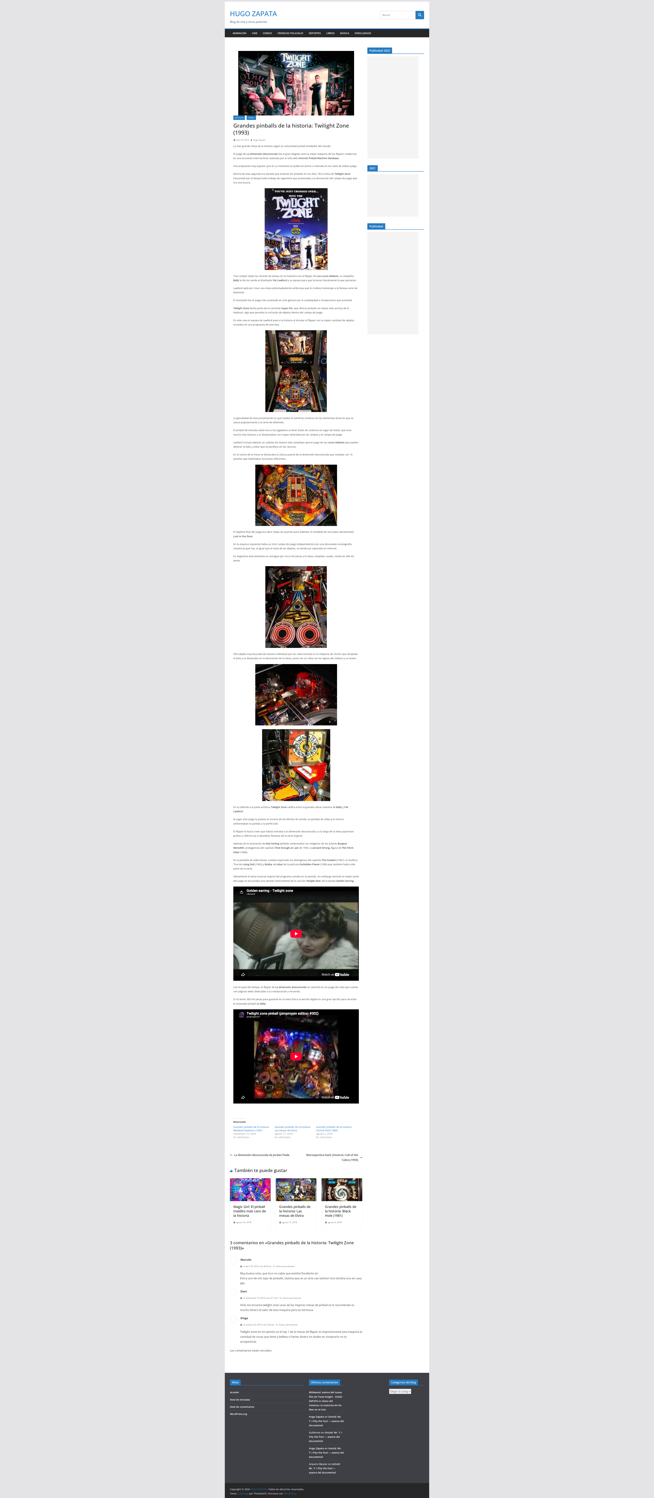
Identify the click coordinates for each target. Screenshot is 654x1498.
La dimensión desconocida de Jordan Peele (261, 1155)
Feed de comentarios (242, 1406)
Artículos (239, 118)
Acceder (234, 1392)
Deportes (315, 33)
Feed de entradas (240, 1399)
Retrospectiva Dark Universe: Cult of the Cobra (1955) (332, 1157)
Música (344, 33)
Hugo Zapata (259, 139)
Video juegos (363, 33)
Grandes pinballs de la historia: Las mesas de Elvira (293, 1128)
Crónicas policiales (290, 33)
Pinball (251, 118)
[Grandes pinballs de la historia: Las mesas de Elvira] (296, 1181)
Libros (330, 33)
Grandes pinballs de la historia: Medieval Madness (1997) (251, 1128)
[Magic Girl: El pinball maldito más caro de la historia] (250, 1181)
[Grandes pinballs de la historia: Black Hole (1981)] (342, 1181)
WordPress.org (238, 1414)
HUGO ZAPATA (253, 13)
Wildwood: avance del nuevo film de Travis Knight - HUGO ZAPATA (325, 1396)
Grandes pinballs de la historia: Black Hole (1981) (340, 1211)
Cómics (267, 33)
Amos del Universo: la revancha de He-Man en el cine (325, 1405)
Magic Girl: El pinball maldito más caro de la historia (249, 1211)
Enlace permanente (285, 1266)
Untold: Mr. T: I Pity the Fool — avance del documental (326, 1421)
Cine (254, 33)
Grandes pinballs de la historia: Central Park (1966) (334, 1128)
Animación (239, 33)
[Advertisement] (392, 107)
